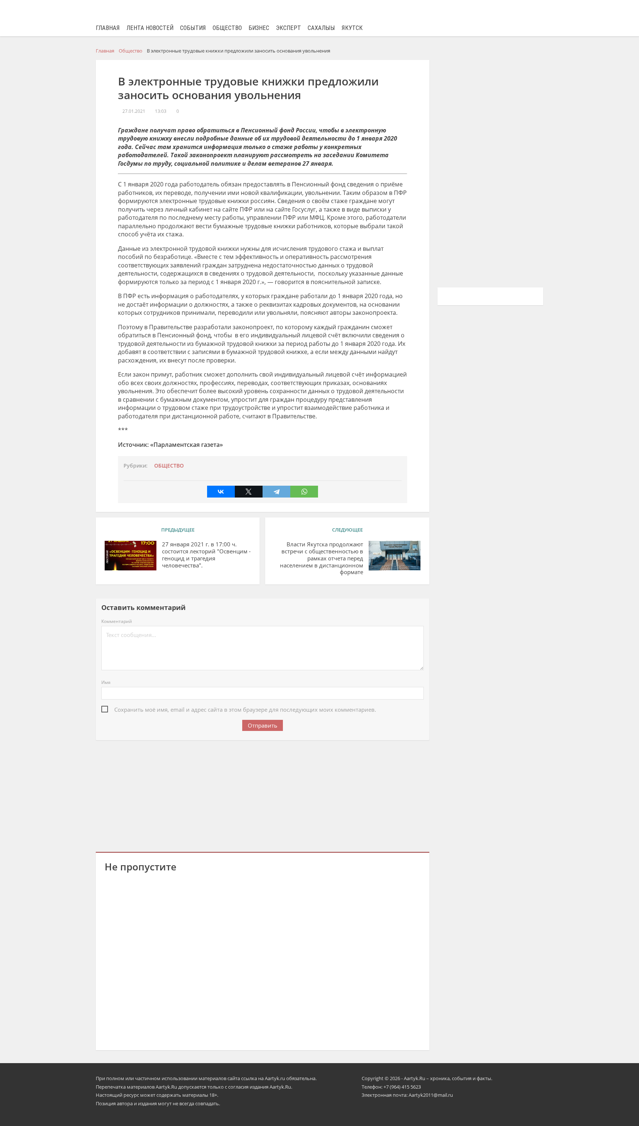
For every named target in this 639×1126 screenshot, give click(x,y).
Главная (108, 27)
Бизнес (258, 27)
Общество (227, 27)
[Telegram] (276, 492)
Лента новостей (149, 27)
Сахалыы (321, 27)
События (193, 27)
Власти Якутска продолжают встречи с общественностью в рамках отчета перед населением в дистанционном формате (321, 558)
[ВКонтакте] (221, 492)
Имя (106, 682)
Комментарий (116, 621)
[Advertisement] (262, 794)
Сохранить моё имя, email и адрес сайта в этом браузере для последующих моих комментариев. (245, 709)
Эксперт (288, 27)
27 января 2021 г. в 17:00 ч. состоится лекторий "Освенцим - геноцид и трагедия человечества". (206, 555)
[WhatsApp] (304, 492)
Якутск (352, 27)
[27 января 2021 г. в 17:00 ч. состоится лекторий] (130, 555)
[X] (249, 492)
